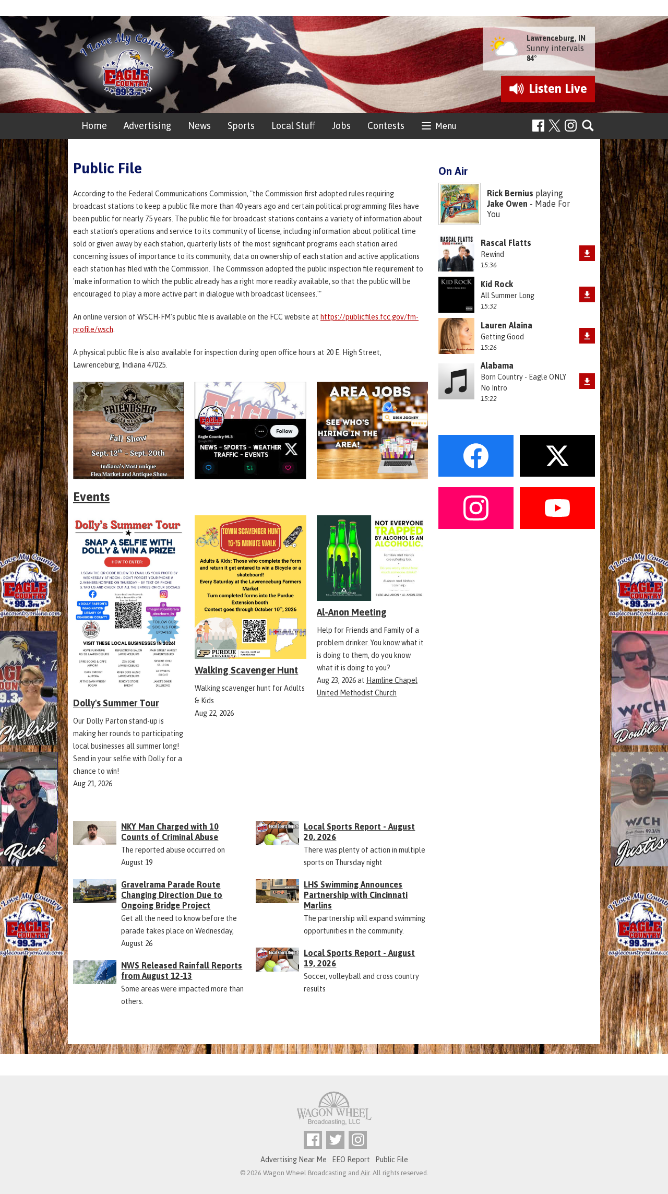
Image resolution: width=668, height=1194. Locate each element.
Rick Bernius (510, 193)
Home (94, 125)
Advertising (147, 125)
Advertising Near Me (293, 1159)
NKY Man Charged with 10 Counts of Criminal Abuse (170, 832)
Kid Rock (497, 284)
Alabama (497, 365)
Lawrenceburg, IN (556, 38)
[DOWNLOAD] (587, 253)
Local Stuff (293, 125)
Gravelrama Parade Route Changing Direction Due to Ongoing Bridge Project (171, 895)
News (199, 125)
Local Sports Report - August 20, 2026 (359, 832)
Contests (385, 125)
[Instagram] (571, 126)
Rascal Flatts (506, 242)
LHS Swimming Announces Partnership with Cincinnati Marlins (356, 895)
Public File (391, 1159)
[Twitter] (335, 1140)
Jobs (341, 125)
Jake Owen (507, 203)
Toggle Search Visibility (588, 126)
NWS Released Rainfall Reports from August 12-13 (181, 970)
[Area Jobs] (372, 430)
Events (91, 497)
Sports (241, 125)
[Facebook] (538, 126)
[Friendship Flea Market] (128, 430)
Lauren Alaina (506, 325)
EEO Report (351, 1159)
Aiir (365, 1173)
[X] (250, 430)
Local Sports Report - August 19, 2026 (359, 958)
